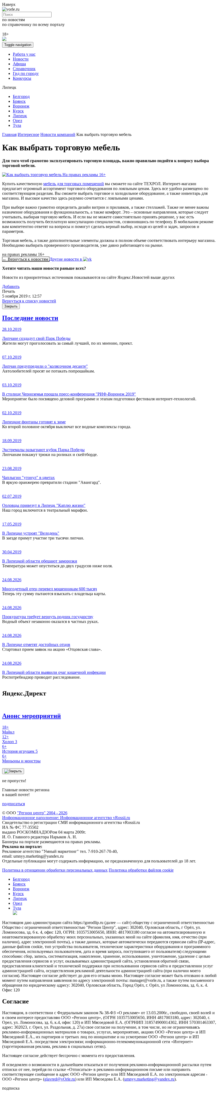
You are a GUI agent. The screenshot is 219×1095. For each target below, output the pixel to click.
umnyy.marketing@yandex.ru (149, 1079)
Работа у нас (24, 54)
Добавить (10, 286)
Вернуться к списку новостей (29, 301)
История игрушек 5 (20, 749)
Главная (9, 134)
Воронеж (21, 106)
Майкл (8, 729)
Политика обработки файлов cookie (141, 870)
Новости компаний (57, 134)
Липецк (20, 115)
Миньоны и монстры (21, 758)
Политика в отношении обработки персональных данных (55, 870)
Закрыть (11, 306)
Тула (17, 125)
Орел (17, 120)
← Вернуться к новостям (25, 259)
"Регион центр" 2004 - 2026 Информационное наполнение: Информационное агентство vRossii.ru (66, 815)
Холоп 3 (9, 739)
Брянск (19, 101)
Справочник (24, 68)
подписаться (13, 803)
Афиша (19, 64)
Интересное (28, 134)
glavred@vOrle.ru (59, 1079)
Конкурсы (22, 78)
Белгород (21, 96)
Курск (18, 111)
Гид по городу (26, 73)
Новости (21, 59)
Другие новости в (66, 259)
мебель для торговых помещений (73, 183)
